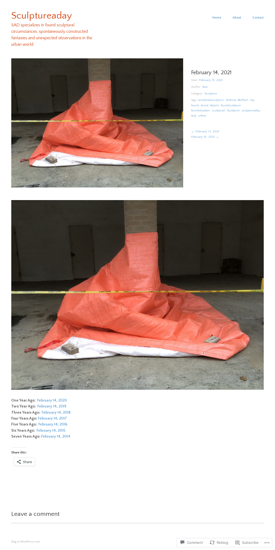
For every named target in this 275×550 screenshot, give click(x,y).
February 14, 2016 (52, 424)
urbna (202, 115)
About (237, 17)
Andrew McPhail (237, 100)
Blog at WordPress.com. (26, 541)
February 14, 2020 (52, 400)
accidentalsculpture (211, 100)
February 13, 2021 (205, 131)
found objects (210, 105)
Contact (258, 17)
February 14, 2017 (52, 418)
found (195, 105)
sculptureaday (251, 110)
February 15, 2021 (205, 137)
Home (216, 17)
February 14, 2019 (51, 406)
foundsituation (200, 110)
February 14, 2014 (55, 436)
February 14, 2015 (51, 430)
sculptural (218, 110)
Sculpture (210, 93)
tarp (193, 115)
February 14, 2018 (56, 412)
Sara (205, 86)
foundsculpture (231, 105)
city (252, 100)
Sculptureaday (41, 15)
